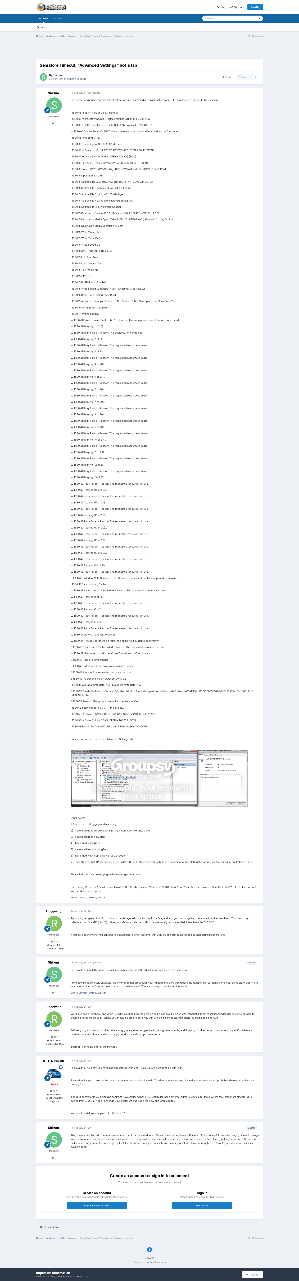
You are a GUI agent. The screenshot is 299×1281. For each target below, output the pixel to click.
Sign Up (255, 7)
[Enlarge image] (159, 778)
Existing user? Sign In (230, 7)
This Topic (245, 18)
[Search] (259, 18)
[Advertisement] (149, 50)
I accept (254, 1274)
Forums (41, 27)
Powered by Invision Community (149, 1262)
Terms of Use (82, 1276)
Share (228, 77)
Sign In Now (202, 1205)
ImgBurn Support (76, 78)
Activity (58, 18)
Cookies (149, 1257)
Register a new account (97, 1205)
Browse (43, 18)
